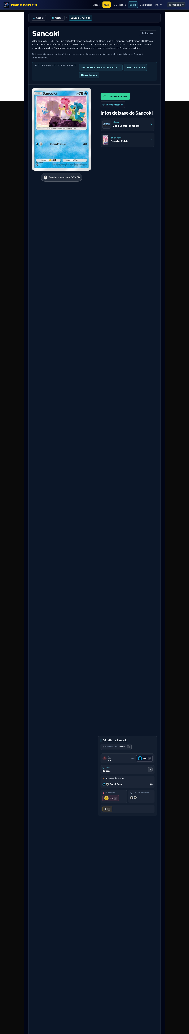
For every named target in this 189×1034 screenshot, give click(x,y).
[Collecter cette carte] (115, 96)
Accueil (96, 4)
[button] (176, 4)
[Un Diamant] (107, 809)
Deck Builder (146, 4)
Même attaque (89, 75)
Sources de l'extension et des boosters (101, 67)
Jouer (106, 4)
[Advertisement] (12, 56)
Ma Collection (119, 4)
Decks (132, 4)
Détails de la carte (135, 67)
